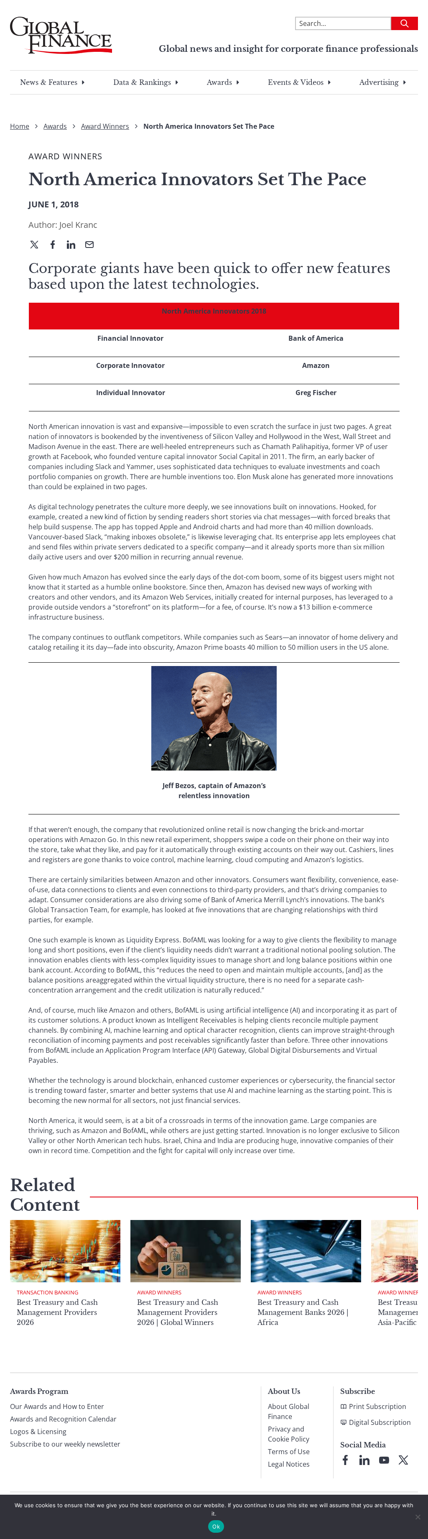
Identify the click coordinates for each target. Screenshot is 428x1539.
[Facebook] (56, 245)
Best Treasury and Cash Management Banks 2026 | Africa (303, 1312)
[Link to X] (403, 1460)
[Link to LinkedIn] (364, 1460)
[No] (417, 1517)
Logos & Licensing (38, 1431)
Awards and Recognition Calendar (63, 1419)
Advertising (379, 82)
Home (19, 126)
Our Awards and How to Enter (57, 1406)
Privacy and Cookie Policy (288, 1434)
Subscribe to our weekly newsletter (65, 1444)
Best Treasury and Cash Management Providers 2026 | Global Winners (177, 1312)
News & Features (48, 82)
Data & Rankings (142, 82)
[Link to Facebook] (345, 1460)
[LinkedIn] (74, 245)
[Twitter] (37, 245)
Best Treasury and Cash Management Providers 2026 (57, 1312)
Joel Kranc (78, 224)
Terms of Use (289, 1451)
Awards (219, 82)
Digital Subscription (380, 1422)
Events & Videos (296, 82)
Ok (216, 1526)
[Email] (93, 245)
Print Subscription (377, 1406)
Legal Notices (289, 1464)
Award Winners (105, 126)
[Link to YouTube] (384, 1460)
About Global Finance (288, 1411)
